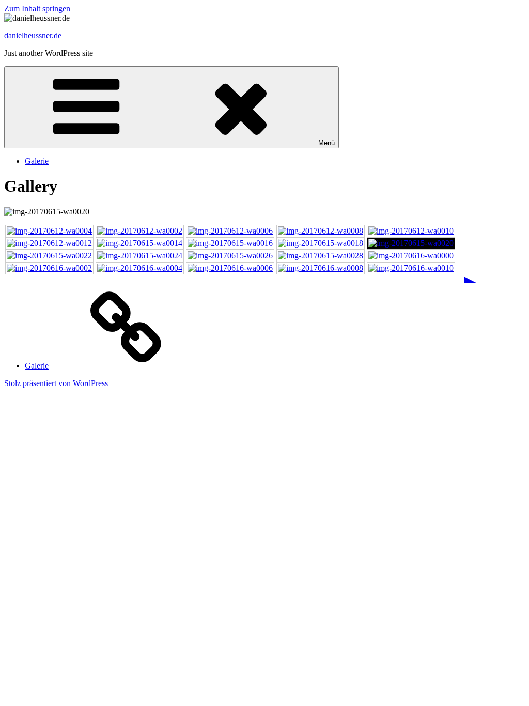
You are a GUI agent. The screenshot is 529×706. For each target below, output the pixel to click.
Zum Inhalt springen (37, 8)
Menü (326, 143)
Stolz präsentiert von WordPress (56, 383)
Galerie (37, 161)
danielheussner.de (32, 35)
